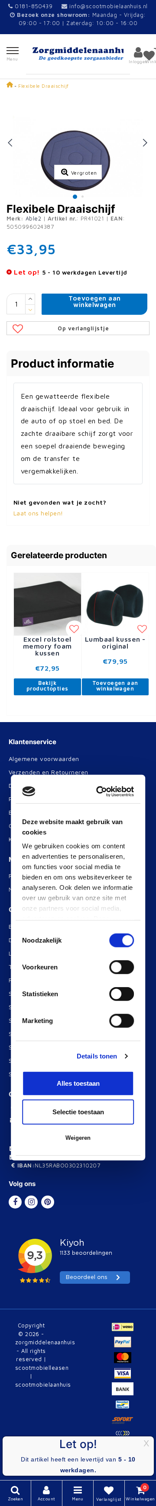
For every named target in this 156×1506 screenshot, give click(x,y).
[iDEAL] (125, 1330)
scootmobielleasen (41, 1367)
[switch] (121, 753)
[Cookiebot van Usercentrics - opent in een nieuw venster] (101, 576)
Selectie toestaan (78, 897)
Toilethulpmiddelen (36, 966)
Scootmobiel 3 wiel (36, 1020)
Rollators (22, 980)
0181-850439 (32, 6)
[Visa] (125, 1377)
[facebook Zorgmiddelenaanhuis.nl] (15, 1202)
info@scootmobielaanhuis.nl (108, 6)
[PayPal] (125, 1346)
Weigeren (78, 923)
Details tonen (97, 841)
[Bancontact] (125, 1408)
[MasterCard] (125, 1361)
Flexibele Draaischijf (43, 86)
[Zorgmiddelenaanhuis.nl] (78, 54)
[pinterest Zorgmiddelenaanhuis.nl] (47, 1202)
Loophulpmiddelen (35, 953)
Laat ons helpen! (38, 513)
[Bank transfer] (125, 1393)
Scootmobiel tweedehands (48, 1047)
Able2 (33, 218)
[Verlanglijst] (149, 55)
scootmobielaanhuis (43, 1384)
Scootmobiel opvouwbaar (46, 1006)
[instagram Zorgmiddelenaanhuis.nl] (31, 1202)
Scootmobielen (30, 993)
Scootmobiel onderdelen (44, 1074)
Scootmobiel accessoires (45, 1060)
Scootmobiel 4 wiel (36, 1033)
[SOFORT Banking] (125, 1424)
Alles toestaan (78, 869)
